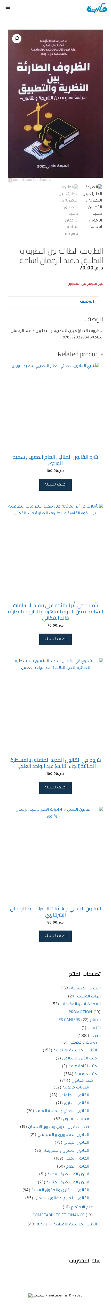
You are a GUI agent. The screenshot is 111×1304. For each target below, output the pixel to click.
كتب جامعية (86, 1074)
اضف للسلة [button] (55, 485)
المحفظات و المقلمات (80, 1004)
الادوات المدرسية (86, 989)
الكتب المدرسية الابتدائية (75, 1051)
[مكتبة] (96, 8)
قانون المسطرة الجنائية (67, 1183)
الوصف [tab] (87, 302)
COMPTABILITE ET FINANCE (58, 1215)
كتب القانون (82, 1081)
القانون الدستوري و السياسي (63, 1135)
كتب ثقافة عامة (82, 1066)
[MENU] (8, 8)
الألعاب (94, 1028)
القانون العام (77, 1167)
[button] (16, 38)
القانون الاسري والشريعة (66, 1151)
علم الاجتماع (82, 1207)
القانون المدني (77, 1159)
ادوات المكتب (89, 997)
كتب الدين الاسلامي (79, 1059)
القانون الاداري (76, 1103)
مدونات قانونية (75, 1088)
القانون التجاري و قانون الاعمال (61, 1198)
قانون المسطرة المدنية (68, 1175)
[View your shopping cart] (22, 8)
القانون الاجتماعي (74, 1095)
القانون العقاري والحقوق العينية (60, 1190)
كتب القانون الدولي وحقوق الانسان (58, 1127)
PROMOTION (80, 1012)
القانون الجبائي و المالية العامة (62, 1111)
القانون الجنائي (76, 1143)
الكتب (95, 1036)
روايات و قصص (83, 1043)
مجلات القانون (76, 1119)
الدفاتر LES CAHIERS (79, 1020)
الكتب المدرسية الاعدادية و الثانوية (67, 1225)
